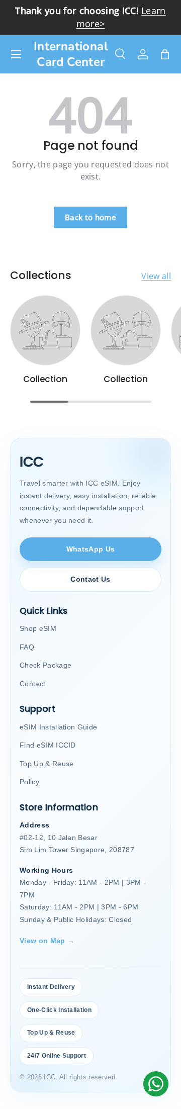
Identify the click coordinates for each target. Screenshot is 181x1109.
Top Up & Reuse (46, 764)
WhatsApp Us (90, 549)
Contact (32, 684)
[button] (165, 54)
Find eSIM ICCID (48, 745)
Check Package (45, 665)
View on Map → (47, 941)
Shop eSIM (38, 628)
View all (156, 276)
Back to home (90, 217)
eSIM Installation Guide (58, 727)
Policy (29, 782)
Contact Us (90, 579)
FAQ (27, 647)
